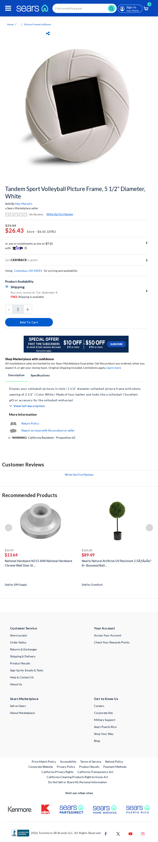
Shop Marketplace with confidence (29, 359)
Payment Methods (115, 766)
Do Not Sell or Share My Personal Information (77, 782)
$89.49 (88, 554)
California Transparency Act (95, 772)
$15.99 (9, 550)
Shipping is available (27, 296)
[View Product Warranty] (13, 423)
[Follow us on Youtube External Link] (130, 833)
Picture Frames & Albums (37, 24)
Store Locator (18, 635)
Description (16, 375)
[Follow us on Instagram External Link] (143, 833)
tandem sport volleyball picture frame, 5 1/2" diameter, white (75, 192)
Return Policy (30, 423)
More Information (23, 414)
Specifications (40, 375)
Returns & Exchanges (23, 649)
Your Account (104, 628)
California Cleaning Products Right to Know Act (77, 777)
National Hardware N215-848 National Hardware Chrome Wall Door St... (38, 563)
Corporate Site (103, 713)
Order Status (18, 642)
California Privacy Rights (57, 772)
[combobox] (84, 8)
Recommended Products (29, 495)
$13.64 (11, 554)
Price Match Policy (44, 761)
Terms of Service (90, 761)
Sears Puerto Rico (105, 727)
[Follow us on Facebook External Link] (106, 833)
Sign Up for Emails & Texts (26, 670)
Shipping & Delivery (22, 656)
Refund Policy (114, 761)
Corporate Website (40, 766)
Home (10, 24)
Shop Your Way (103, 734)
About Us (16, 684)
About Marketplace (22, 713)
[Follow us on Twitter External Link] (118, 833)
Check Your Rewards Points (111, 642)
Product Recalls (20, 663)
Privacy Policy (66, 766)
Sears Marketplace (24, 699)
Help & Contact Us (22, 677)
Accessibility (68, 761)
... (19, 24)
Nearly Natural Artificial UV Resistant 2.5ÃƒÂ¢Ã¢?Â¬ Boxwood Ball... (116, 563)
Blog (97, 741)
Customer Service (23, 628)
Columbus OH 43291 (28, 270)
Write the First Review (59, 214)
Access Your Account (107, 635)
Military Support (104, 720)
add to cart (29, 322)
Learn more (113, 367)
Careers (99, 706)
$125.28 (87, 550)
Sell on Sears (18, 706)
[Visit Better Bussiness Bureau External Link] (20, 832)
